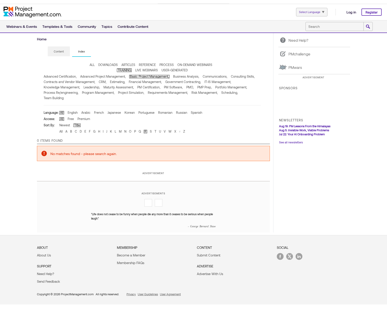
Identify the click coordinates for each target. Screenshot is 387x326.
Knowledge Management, (62, 87)
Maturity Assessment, (118, 87)
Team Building (54, 98)
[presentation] (59, 51)
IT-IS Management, (217, 82)
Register (372, 12)
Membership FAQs (130, 263)
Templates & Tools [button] (57, 26)
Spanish (196, 112)
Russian (181, 112)
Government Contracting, (183, 82)
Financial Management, (145, 82)
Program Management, (98, 92)
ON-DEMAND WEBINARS (194, 65)
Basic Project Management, (149, 76)
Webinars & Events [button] (21, 26)
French (99, 112)
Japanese (114, 112)
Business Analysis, (186, 76)
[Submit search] (367, 26)
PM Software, (173, 87)
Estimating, (117, 82)
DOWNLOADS (108, 65)
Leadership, (92, 87)
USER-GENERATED (174, 70)
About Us (44, 255)
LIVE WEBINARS (146, 70)
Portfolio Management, (231, 87)
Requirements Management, (168, 92)
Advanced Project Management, (103, 76)
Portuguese (146, 112)
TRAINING (124, 70)
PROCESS (166, 65)
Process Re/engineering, (61, 92)
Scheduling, (229, 92)
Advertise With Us (210, 274)
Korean (130, 112)
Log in (351, 12)
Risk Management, (204, 92)
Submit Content (208, 255)
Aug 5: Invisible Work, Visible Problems (304, 130)
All (61, 112)
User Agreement (170, 294)
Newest (64, 125)
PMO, (190, 87)
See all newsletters (291, 142)
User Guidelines (148, 294)
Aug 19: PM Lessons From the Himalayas (304, 126)
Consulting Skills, (243, 76)
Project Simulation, (131, 92)
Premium (83, 119)
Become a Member (131, 255)
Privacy (131, 294)
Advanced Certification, (60, 76)
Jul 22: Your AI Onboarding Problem (302, 134)
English (73, 112)
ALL (92, 65)
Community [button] (87, 26)
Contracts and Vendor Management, (69, 82)
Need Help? (45, 274)
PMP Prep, (204, 87)
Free (71, 119)
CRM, (102, 82)
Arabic (85, 112)
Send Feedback (48, 281)
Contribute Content (133, 26)
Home (42, 39)
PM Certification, (148, 87)
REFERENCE (147, 65)
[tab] (59, 51)
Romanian (165, 112)
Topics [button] (106, 26)
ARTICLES (128, 65)
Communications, (215, 76)
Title (77, 125)
